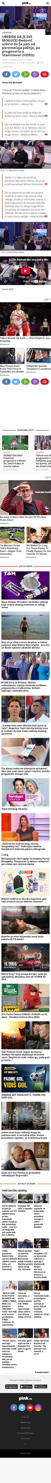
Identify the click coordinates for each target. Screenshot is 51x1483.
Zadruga (6, 32)
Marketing (25, 1422)
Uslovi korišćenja (25, 1433)
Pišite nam (25, 1438)
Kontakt (26, 1417)
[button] (3, 447)
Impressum (25, 1428)
